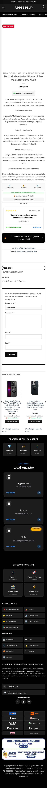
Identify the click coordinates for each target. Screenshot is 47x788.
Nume (8, 334)
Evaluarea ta (10, 304)
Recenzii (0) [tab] (7, 269)
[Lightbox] (42, 25)
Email (7, 344)
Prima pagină (9, 74)
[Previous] (1, 408)
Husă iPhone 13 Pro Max (33, 74)
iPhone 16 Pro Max (28, 14)
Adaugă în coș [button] (12, 423)
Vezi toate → (37, 229)
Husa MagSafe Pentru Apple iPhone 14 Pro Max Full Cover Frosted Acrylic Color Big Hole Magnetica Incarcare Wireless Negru (12, 407)
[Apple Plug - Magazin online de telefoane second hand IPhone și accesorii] (23, 7)
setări (29, 777)
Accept (6, 784)
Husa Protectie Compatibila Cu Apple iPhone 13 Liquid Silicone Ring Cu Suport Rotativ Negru (35, 406)
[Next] (45, 408)
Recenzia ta (9, 314)
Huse (19, 74)
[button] (3, 7)
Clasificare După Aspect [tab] (13, 273)
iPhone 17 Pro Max (9, 14)
